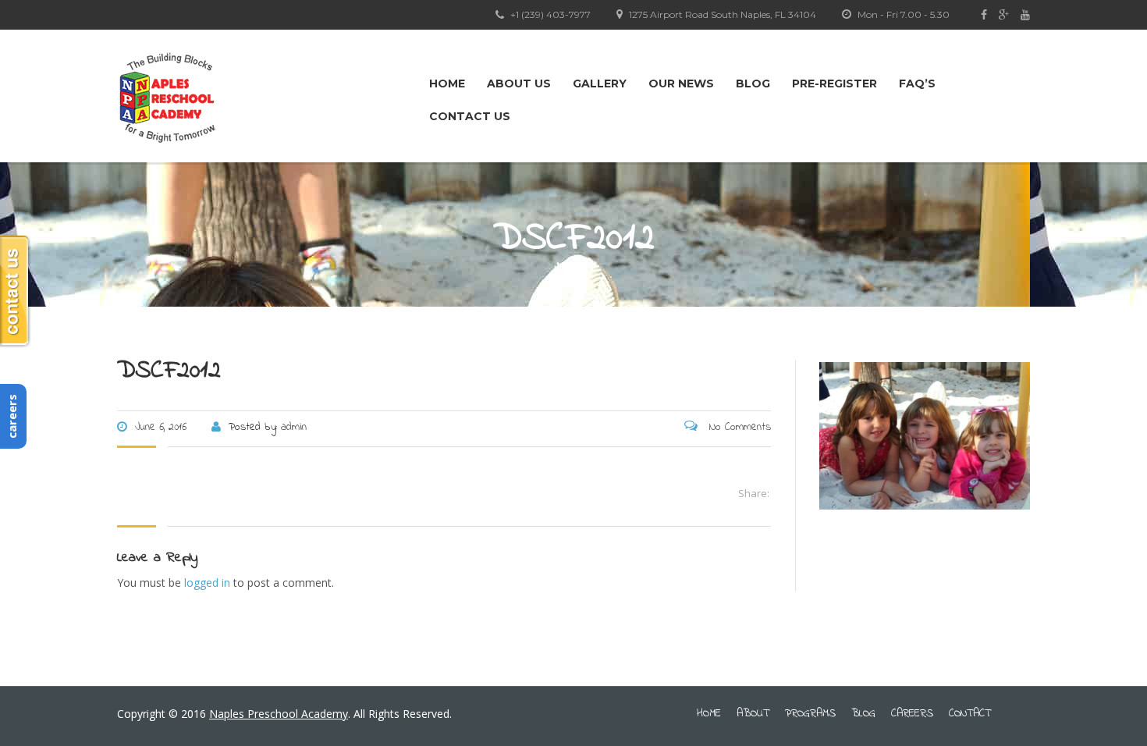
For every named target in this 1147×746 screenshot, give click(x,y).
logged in (207, 582)
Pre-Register (834, 83)
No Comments (738, 427)
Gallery (600, 83)
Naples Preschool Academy (278, 713)
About (753, 713)
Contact (970, 713)
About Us (519, 83)
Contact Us (469, 116)
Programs (810, 713)
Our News (681, 83)
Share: (753, 493)
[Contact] (15, 291)
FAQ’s (917, 83)
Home (447, 83)
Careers (912, 713)
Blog (753, 83)
